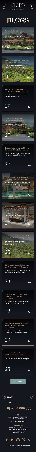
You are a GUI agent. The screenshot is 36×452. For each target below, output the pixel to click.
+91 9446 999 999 (18, 408)
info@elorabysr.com (20, 421)
